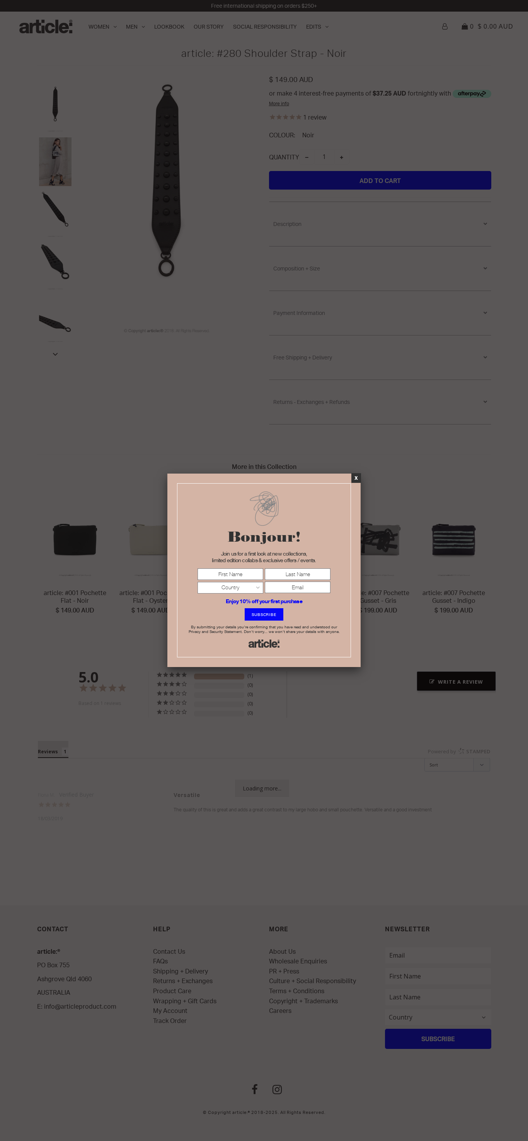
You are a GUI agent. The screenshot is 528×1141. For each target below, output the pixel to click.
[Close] (356, 478)
